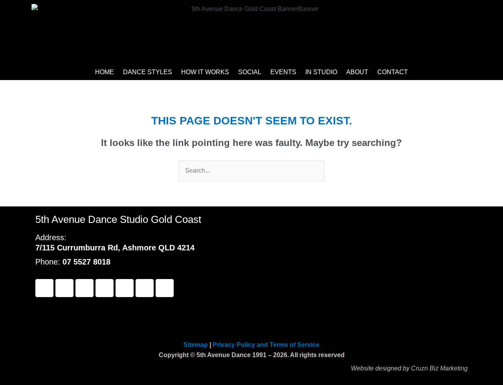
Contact (392, 72)
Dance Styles (147, 72)
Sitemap (196, 344)
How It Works (205, 72)
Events (283, 72)
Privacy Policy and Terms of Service (266, 344)
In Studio (321, 72)
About (357, 72)
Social (249, 72)
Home (104, 72)
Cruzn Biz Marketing (439, 368)
